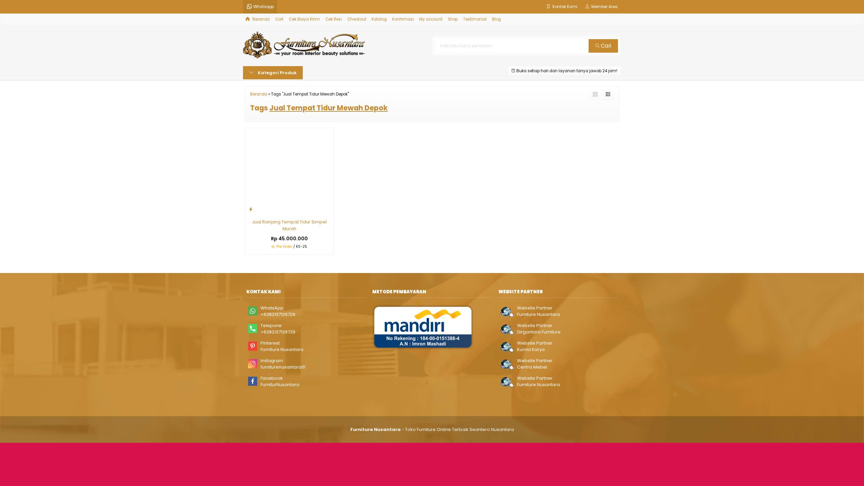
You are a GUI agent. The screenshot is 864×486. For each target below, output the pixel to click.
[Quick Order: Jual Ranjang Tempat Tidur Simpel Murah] (250, 209)
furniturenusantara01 (283, 367)
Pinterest (270, 343)
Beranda (260, 19)
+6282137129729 (278, 314)
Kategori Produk (277, 73)
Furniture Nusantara (282, 349)
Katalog (379, 19)
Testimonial (475, 19)
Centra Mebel (532, 367)
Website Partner (534, 308)
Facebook (272, 378)
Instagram (272, 360)
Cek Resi (333, 19)
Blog (496, 19)
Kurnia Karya (531, 349)
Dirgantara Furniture (539, 332)
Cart (279, 19)
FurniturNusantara (280, 384)
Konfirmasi (403, 19)
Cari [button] (605, 45)
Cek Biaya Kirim (304, 19)
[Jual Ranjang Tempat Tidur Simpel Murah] (289, 171)
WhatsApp (272, 308)
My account (430, 19)
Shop (453, 19)
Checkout (356, 19)
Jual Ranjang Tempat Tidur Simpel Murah (289, 225)
